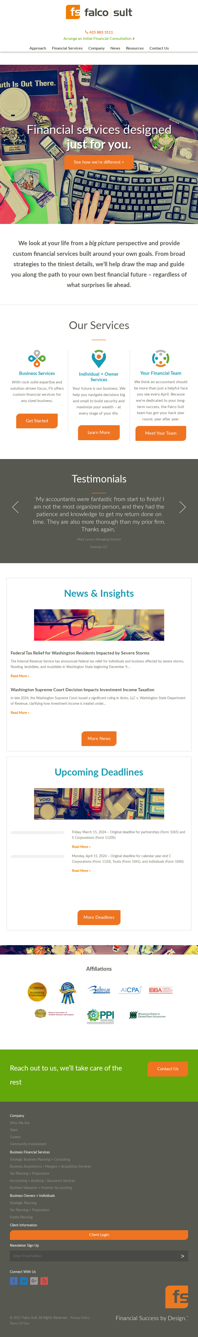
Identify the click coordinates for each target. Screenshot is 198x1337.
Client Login (99, 1235)
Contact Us (159, 48)
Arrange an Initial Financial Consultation (98, 39)
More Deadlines (99, 917)
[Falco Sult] (99, 12)
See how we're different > (99, 162)
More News (99, 739)
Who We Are (19, 1123)
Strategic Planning (23, 1203)
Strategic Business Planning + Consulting (40, 1159)
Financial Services (67, 48)
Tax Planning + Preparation (30, 1173)
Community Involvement (28, 1144)
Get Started (37, 421)
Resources (135, 48)
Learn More (99, 433)
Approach (37, 48)
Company (96, 48)
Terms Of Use (19, 1323)
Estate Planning (21, 1217)
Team (14, 1130)
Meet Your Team (161, 433)
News (115, 48)
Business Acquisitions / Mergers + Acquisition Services (50, 1166)
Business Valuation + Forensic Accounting (41, 1188)
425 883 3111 (101, 32)
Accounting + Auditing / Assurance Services (42, 1181)
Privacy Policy (80, 1318)
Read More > (20, 676)
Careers (15, 1137)
